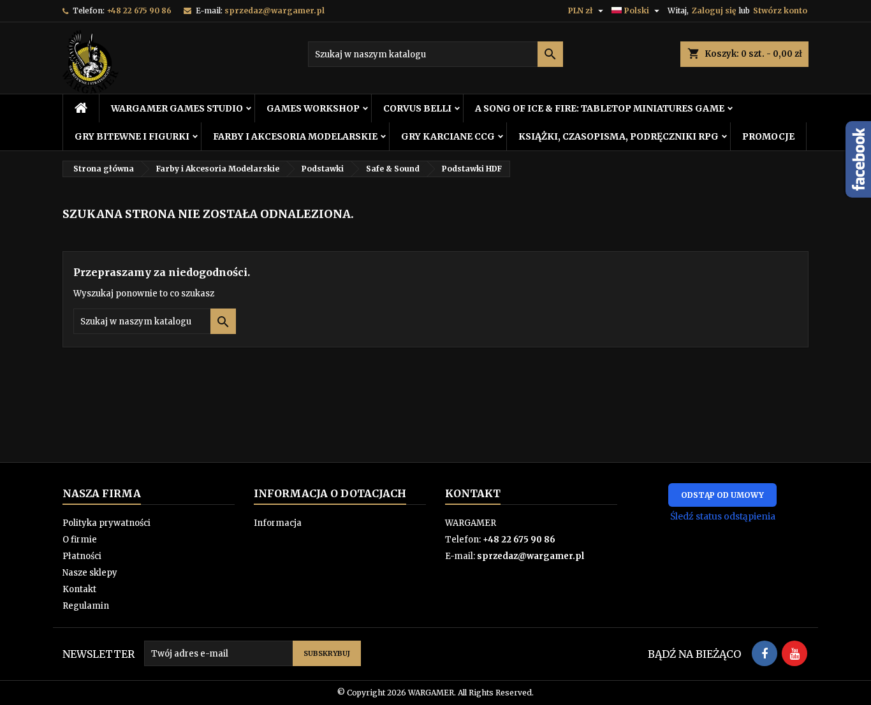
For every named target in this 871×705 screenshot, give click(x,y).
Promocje (768, 136)
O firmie (79, 539)
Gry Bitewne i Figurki (132, 136)
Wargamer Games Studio (177, 108)
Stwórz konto (780, 10)
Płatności (81, 556)
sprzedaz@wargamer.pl (274, 10)
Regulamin (85, 605)
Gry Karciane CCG (448, 136)
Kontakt (79, 589)
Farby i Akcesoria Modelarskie (295, 136)
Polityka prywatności (106, 523)
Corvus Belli (417, 108)
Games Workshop (313, 108)
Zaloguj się (714, 10)
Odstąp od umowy (722, 495)
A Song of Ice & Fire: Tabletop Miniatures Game (599, 108)
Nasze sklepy (89, 572)
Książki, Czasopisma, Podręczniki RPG (618, 136)
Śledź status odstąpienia (722, 516)
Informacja (278, 523)
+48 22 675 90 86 (139, 10)
